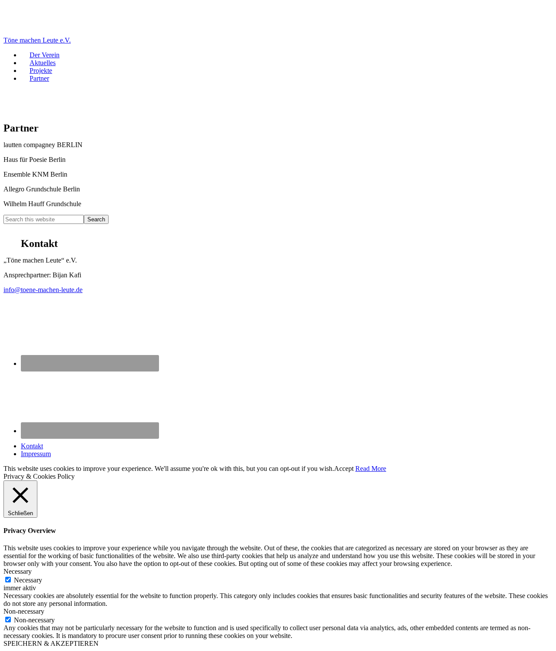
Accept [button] (344, 468)
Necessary (28, 580)
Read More (370, 468)
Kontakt (32, 446)
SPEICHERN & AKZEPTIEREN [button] (51, 643)
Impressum (36, 453)
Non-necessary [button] (23, 611)
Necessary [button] (17, 571)
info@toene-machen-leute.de (43, 289)
